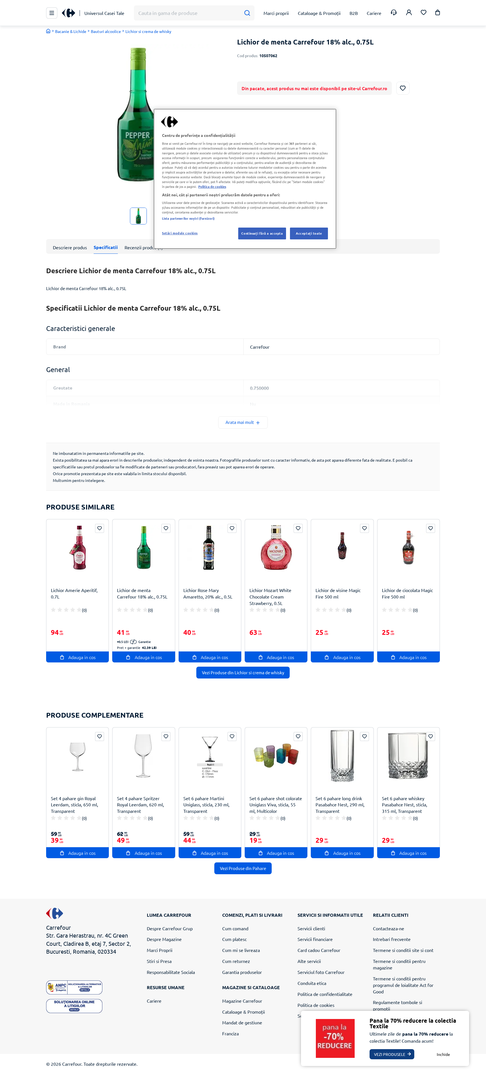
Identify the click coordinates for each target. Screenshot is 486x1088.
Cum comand (235, 928)
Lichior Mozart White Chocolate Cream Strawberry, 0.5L (270, 596)
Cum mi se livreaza (241, 950)
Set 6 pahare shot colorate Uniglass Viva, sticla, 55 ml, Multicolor (275, 804)
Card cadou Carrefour (319, 950)
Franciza (230, 1033)
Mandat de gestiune (242, 1022)
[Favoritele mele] (423, 13)
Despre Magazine (164, 939)
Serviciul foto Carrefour (321, 972)
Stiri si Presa (159, 961)
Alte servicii (309, 961)
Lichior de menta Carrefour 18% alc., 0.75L (142, 593)
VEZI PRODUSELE (389, 1054)
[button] (437, 13)
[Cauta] (247, 13)
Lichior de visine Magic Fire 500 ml (338, 593)
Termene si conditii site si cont (403, 950)
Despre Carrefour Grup (170, 928)
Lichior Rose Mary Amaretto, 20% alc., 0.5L (207, 593)
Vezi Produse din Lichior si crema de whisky (243, 672)
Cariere (154, 1001)
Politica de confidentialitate (325, 994)
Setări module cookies (180, 233)
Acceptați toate (309, 233)
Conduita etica (312, 983)
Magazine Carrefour (242, 1001)
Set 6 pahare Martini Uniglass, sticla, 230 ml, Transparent (206, 804)
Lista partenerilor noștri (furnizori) (188, 218)
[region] (245, 179)
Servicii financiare (315, 939)
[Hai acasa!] (48, 31)
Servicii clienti (311, 928)
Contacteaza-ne (388, 928)
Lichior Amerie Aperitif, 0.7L (74, 593)
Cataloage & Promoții (243, 1011)
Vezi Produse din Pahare (243, 868)
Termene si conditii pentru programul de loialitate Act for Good (403, 985)
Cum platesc (234, 939)
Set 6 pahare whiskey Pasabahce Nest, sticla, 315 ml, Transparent (404, 804)
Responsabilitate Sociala (171, 972)
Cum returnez (236, 961)
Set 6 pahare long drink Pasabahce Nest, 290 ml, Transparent (340, 804)
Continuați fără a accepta (262, 233)
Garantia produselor (242, 972)
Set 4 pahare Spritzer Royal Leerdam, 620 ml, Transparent (140, 804)
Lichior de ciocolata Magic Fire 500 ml (407, 593)
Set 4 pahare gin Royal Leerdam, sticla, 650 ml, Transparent (74, 804)
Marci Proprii (159, 950)
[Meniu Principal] (51, 13)
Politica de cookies (316, 1005)
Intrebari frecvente (392, 939)
